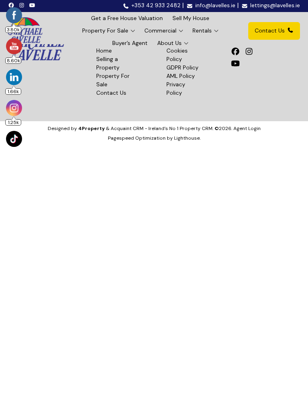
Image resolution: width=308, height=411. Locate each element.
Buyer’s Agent (130, 43)
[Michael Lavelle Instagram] (22, 4)
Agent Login (247, 128)
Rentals (202, 30)
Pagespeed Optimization (137, 138)
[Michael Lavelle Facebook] (12, 4)
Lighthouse (187, 138)
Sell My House (190, 18)
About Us (169, 43)
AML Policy (180, 75)
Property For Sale (105, 30)
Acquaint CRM (127, 128)
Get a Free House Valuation (127, 18)
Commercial (160, 30)
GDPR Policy (182, 67)
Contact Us (270, 30)
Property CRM (196, 128)
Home (104, 50)
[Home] (25, 31)
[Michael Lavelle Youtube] (33, 4)
